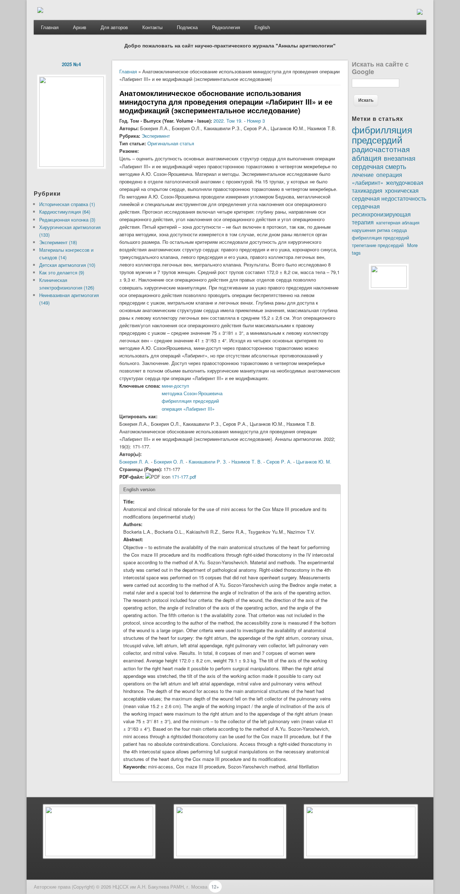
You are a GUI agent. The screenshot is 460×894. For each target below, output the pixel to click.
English (262, 27)
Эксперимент (156, 135)
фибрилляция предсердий (190, 400)
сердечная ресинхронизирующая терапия (381, 214)
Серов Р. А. (279, 461)
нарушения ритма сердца (379, 230)
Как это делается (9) (61, 272)
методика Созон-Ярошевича (192, 393)
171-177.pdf (184, 476)
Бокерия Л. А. (134, 461)
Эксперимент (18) (58, 242)
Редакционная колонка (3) (67, 219)
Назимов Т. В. (246, 461)
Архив (79, 27)
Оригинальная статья (170, 143)
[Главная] (40, 11)
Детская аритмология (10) (67, 264)
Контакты (152, 27)
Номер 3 (256, 120)
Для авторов (114, 27)
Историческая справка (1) (67, 204)
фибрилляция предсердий (380, 237)
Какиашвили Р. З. (208, 461)
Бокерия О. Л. (169, 461)
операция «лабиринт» (377, 178)
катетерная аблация (397, 222)
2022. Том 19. (228, 120)
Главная (50, 27)
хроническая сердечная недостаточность (389, 194)
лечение (363, 174)
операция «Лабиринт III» (188, 408)
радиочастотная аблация (381, 153)
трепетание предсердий (378, 245)
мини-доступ (175, 385)
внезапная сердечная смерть (383, 162)
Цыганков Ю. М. (313, 461)
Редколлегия (226, 27)
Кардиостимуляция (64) (64, 211)
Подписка (187, 27)
